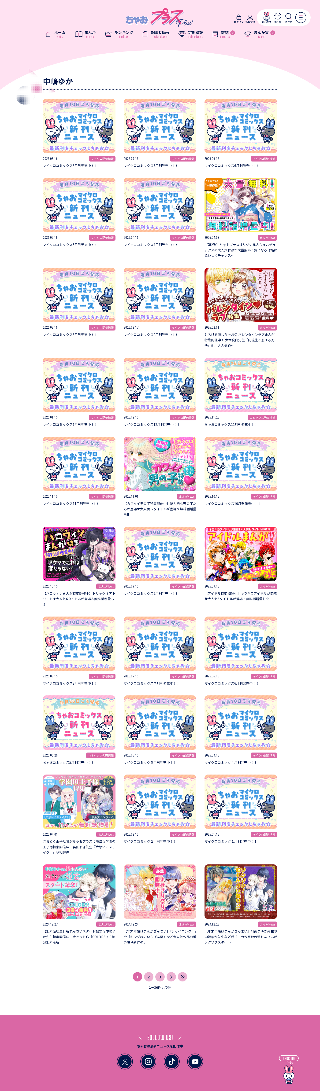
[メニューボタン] (300, 17)
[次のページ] (171, 976)
